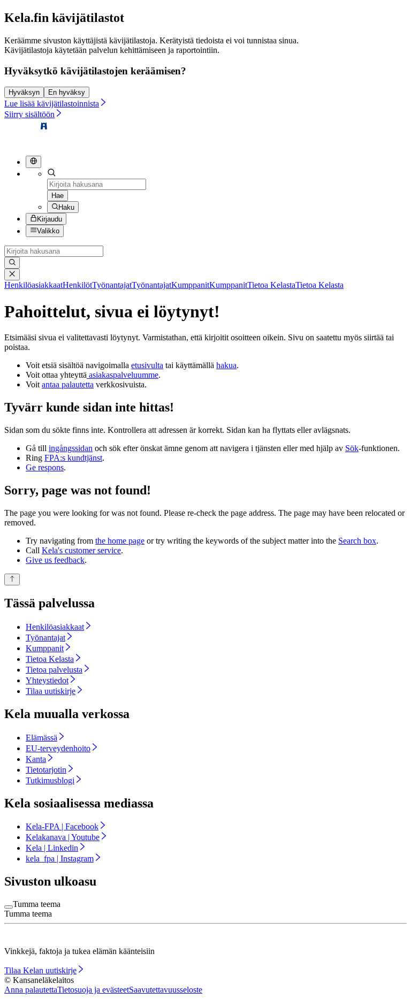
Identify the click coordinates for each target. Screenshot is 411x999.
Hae (57, 196)
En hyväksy (66, 92)
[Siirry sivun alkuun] (12, 579)
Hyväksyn (24, 92)
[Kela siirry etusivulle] (26, 142)
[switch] (8, 907)
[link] (48, 284)
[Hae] (12, 263)
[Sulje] (12, 274)
